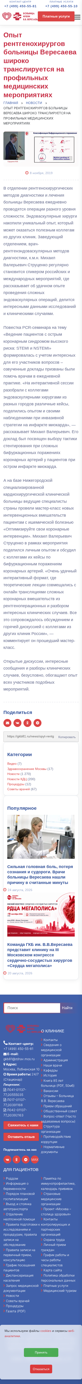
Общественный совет (60, 1111)
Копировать (66, 735)
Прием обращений (58, 1106)
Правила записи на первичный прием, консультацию (19, 1255)
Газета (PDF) (16, 1311)
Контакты (51, 1040)
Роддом (12, 1178)
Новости (13, 774)
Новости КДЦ (17, 779)
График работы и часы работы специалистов (55, 1260)
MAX (34, 1159)
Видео (12, 763)
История (50, 1075)
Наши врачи (53, 1065)
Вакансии (51, 1091)
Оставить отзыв (21, 1137)
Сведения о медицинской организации (51, 1050)
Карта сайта (53, 1270)
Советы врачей (18, 789)
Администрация (56, 1060)
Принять (41, 1352)
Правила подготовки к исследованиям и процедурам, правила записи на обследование (21, 1234)
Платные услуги (56, 16)
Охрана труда (54, 1240)
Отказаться (41, 1369)
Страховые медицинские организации (51, 1199)
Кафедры (51, 1070)
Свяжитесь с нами (23, 1125)
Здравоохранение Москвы (26, 769)
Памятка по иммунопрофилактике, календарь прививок (58, 1183)
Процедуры (15, 784)
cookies (45, 1331)
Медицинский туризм (60, 1291)
